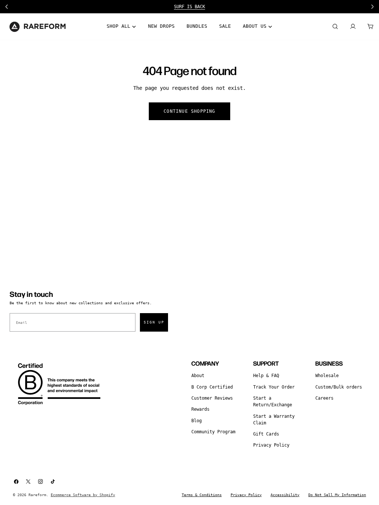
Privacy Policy (271, 445)
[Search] (335, 26)
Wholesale (327, 375)
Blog (196, 420)
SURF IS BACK (189, 6)
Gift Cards (266, 434)
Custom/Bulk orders (338, 387)
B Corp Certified (212, 387)
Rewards (200, 409)
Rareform (37, 495)
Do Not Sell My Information (337, 495)
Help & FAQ (266, 375)
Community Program (213, 431)
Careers (324, 398)
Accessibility (285, 495)
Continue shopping (189, 111)
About (197, 375)
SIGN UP (154, 322)
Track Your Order (274, 387)
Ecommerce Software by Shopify (83, 495)
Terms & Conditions (202, 495)
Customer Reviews (212, 398)
